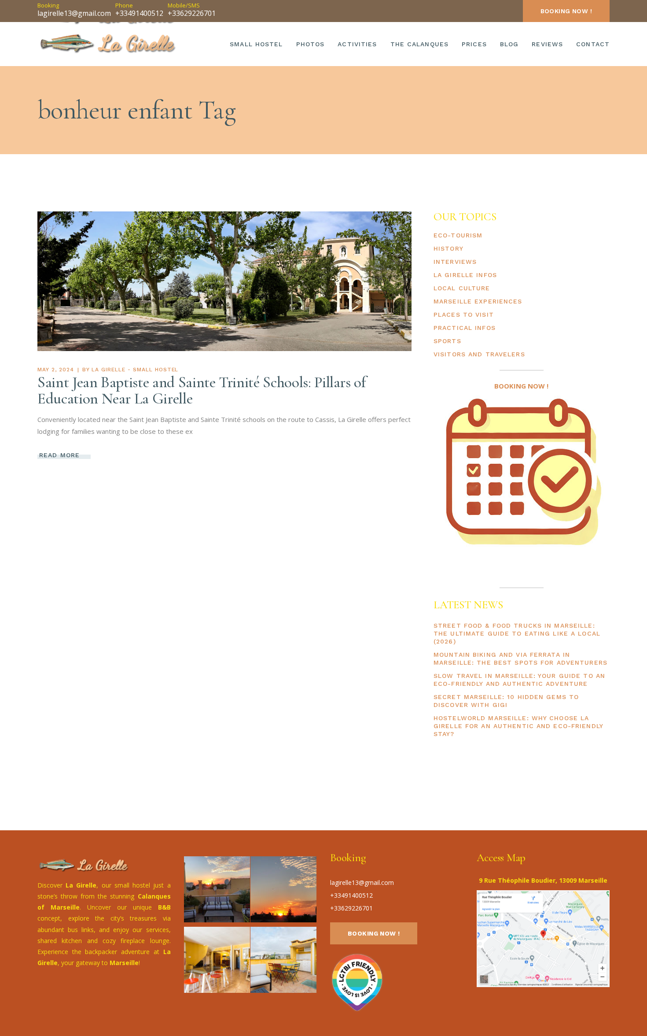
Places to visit (464, 314)
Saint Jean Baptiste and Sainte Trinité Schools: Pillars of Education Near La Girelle (201, 390)
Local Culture (462, 288)
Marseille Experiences (478, 301)
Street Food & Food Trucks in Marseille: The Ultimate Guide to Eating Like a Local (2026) (517, 633)
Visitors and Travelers (479, 354)
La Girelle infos (465, 274)
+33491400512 (139, 13)
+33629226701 (192, 13)
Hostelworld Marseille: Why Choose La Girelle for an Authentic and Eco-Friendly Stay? (518, 725)
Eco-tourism (458, 235)
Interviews (455, 261)
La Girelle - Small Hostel (135, 369)
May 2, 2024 (55, 369)
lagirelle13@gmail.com (74, 13)
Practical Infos (465, 327)
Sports (447, 340)
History (448, 248)
